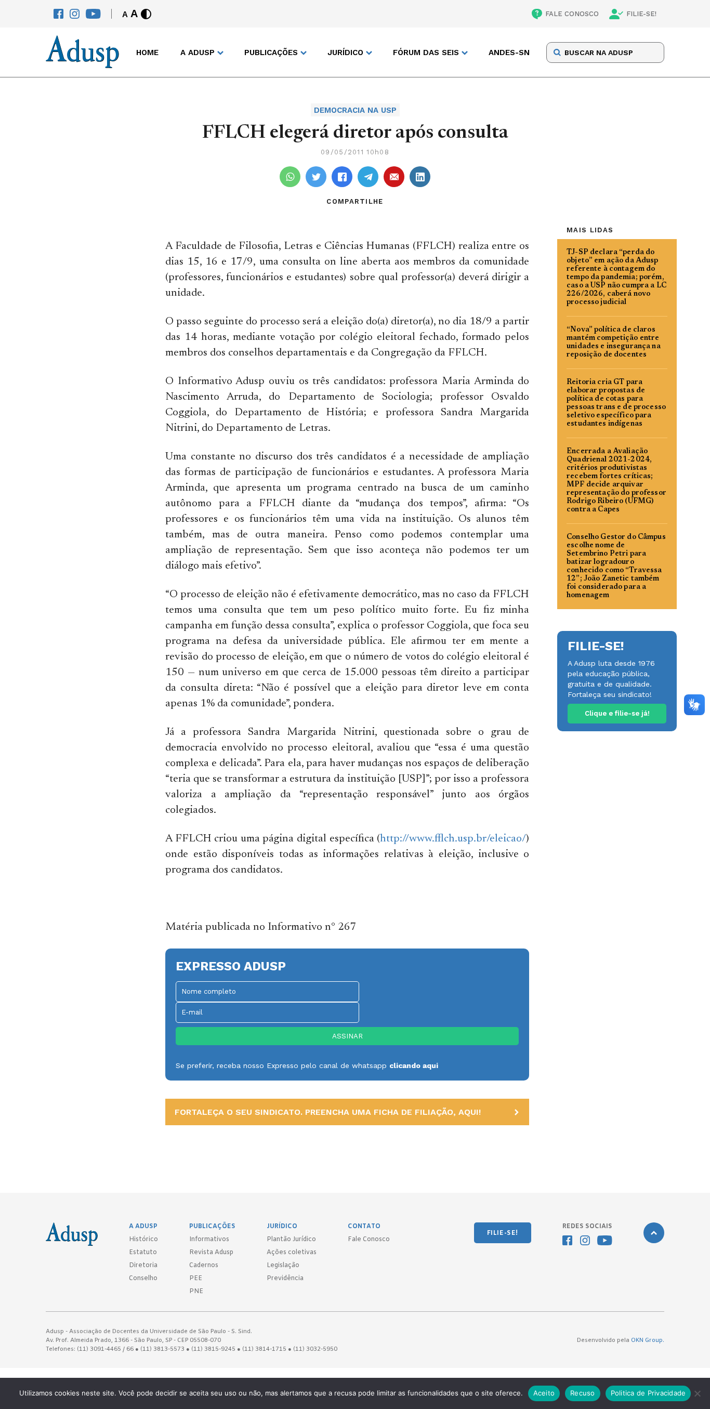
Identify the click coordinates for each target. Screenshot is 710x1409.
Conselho (143, 1278)
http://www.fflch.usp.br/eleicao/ (453, 839)
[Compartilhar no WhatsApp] (290, 176)
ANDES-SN (509, 52)
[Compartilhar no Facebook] (342, 176)
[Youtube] (93, 14)
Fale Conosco (369, 1239)
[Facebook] (58, 14)
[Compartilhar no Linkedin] (420, 176)
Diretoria (143, 1265)
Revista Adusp (211, 1252)
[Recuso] (697, 1393)
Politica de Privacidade (648, 1393)
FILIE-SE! (641, 14)
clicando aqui (413, 1065)
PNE (196, 1291)
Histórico (143, 1239)
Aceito (544, 1393)
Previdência (285, 1278)
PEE (195, 1278)
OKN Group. (647, 1340)
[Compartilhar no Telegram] (368, 176)
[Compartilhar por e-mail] (394, 176)
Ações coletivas (292, 1252)
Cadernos (203, 1265)
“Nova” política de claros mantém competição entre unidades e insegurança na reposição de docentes (614, 342)
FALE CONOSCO (572, 14)
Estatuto (143, 1252)
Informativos (209, 1239)
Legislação (283, 1265)
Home (147, 52)
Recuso (582, 1393)
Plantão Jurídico (291, 1239)
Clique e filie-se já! (617, 713)
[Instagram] (75, 14)
